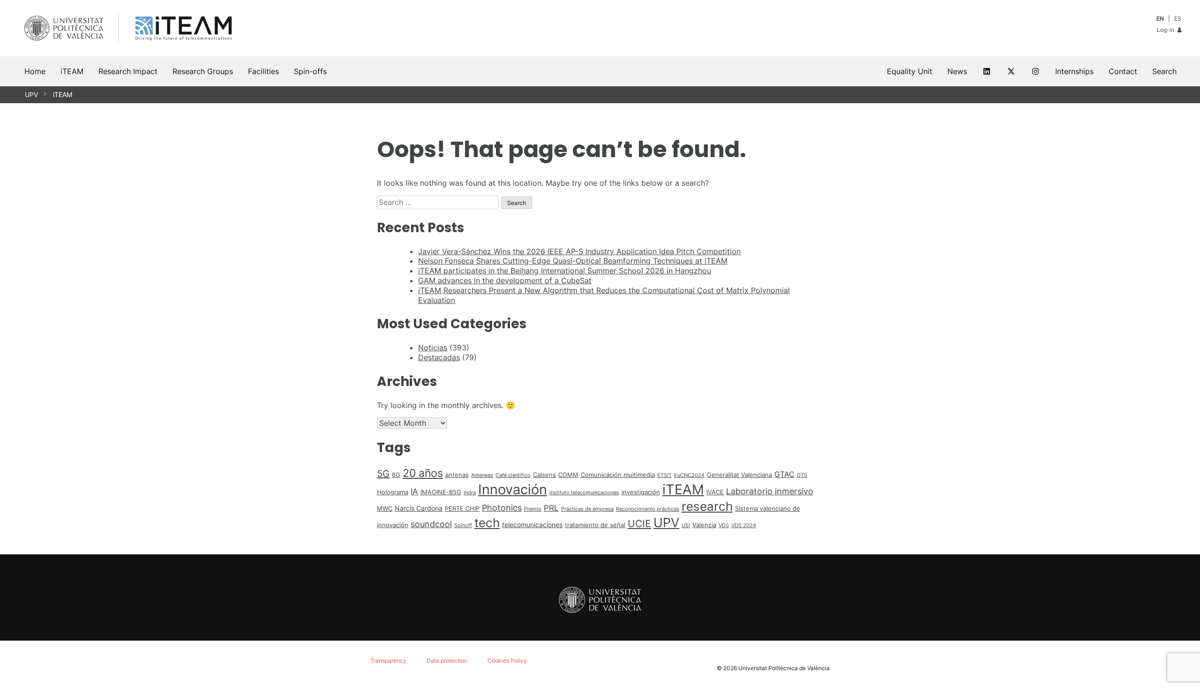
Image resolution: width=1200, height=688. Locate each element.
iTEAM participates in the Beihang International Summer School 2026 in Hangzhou (564, 270)
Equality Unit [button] (909, 71)
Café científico (513, 475)
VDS (724, 525)
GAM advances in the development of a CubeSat (505, 280)
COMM (568, 474)
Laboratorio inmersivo (769, 491)
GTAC (784, 474)
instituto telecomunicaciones (584, 493)
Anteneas (482, 475)
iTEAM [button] (71, 71)
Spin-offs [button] (310, 71)
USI (686, 525)
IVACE (715, 492)
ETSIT (664, 475)
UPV (31, 94)
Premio (532, 509)
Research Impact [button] (128, 71)
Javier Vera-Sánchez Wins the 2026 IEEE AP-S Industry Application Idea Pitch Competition (579, 251)
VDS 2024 (743, 525)
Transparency (388, 660)
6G (396, 474)
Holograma (392, 492)
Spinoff (463, 525)
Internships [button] (1074, 71)
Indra (470, 493)
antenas (457, 474)
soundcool (431, 524)
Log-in (1166, 29)
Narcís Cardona (418, 508)
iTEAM (62, 94)
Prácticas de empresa (587, 509)
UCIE (639, 523)
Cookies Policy (507, 660)
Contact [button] (1123, 71)
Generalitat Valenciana (739, 474)
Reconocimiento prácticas (647, 509)
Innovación (512, 489)
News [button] (957, 71)
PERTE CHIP (462, 508)
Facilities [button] (263, 71)
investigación (641, 492)
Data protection (447, 660)
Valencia (704, 525)
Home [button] (34, 71)
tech (487, 522)
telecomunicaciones (532, 525)
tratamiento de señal (595, 525)
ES (1177, 18)
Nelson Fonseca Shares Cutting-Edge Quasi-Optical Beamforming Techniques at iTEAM (573, 260)
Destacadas (439, 357)
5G (383, 473)
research (707, 506)
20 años (423, 473)
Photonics (502, 508)
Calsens (544, 474)
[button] (1164, 71)
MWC (384, 508)
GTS (802, 475)
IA (414, 491)
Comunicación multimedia (618, 474)
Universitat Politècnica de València (784, 668)
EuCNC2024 (689, 475)
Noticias (432, 347)
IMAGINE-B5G (440, 492)
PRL (551, 508)
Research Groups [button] (202, 71)
